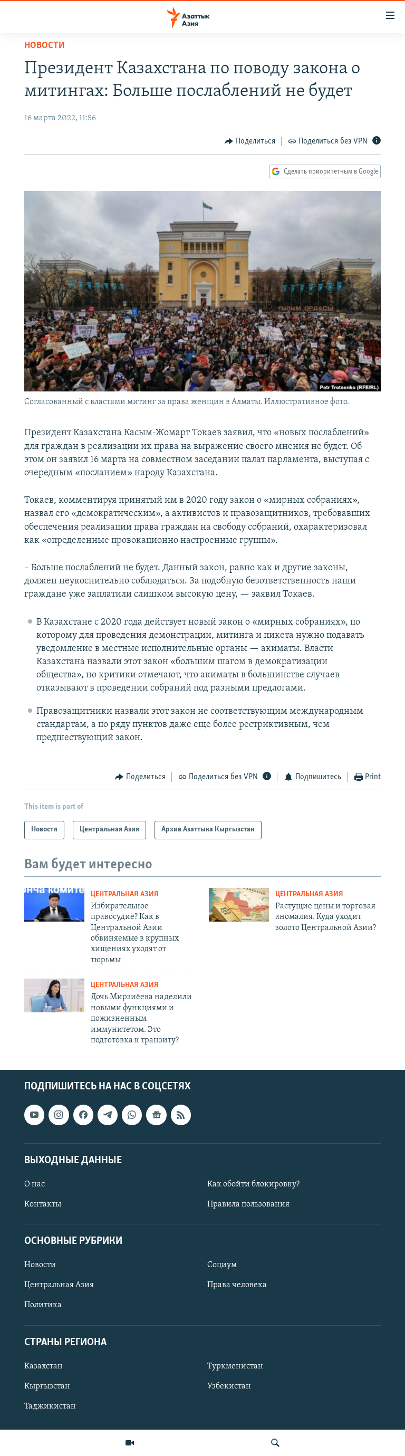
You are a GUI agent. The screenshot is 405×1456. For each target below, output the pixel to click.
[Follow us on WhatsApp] (132, 1115)
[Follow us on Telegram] (108, 1115)
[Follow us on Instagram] (59, 1115)
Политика (43, 1305)
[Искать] (275, 1443)
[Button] (250, 141)
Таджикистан (50, 1406)
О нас (34, 1184)
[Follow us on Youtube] (34, 1115)
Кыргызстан (47, 1386)
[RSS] (181, 1115)
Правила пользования (248, 1204)
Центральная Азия (125, 894)
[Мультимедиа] (130, 1443)
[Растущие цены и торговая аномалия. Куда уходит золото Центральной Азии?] (239, 905)
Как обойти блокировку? (253, 1184)
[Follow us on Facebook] (83, 1115)
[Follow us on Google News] (156, 1115)
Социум (222, 1265)
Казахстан (43, 1366)
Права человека (237, 1285)
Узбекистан (229, 1386)
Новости (44, 46)
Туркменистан (235, 1366)
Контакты (42, 1204)
